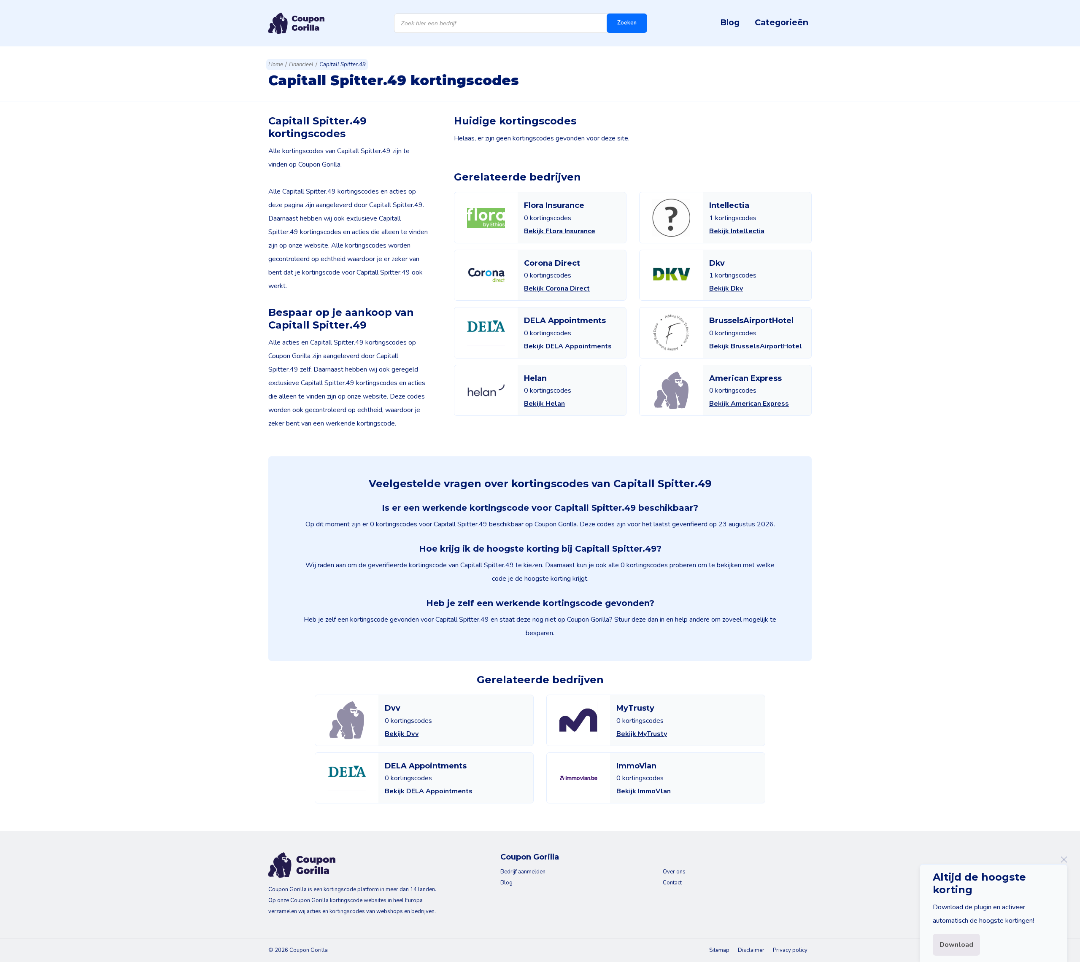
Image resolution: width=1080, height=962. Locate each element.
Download (956, 944)
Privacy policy (790, 950)
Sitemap (719, 950)
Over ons (674, 872)
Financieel (301, 64)
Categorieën (781, 22)
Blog (730, 22)
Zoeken (627, 23)
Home (275, 64)
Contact (672, 883)
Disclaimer (751, 950)
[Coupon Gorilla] (296, 23)
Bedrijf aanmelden (522, 872)
